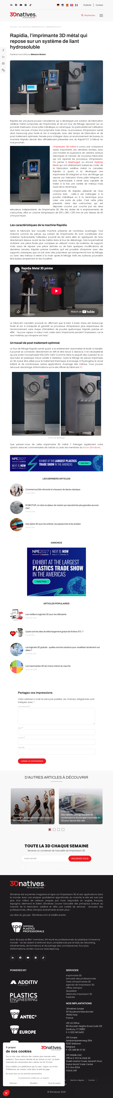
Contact (99, 5)
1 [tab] (49, 829)
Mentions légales (77, 1080)
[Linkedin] (3, 57)
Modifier (34, 1083)
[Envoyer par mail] (3, 63)
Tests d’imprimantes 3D (78, 981)
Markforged (74, 162)
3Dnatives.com (40, 915)
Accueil (13, 27)
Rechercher (89, 15)
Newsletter (71, 990)
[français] (72, 5)
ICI (81, 367)
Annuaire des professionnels (81, 978)
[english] (63, 5)
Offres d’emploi (74, 987)
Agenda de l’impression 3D (80, 984)
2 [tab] (54, 829)
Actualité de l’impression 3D (32, 27)
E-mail (21, 738)
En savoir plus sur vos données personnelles (24, 1074)
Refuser (13, 1083)
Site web (21, 747)
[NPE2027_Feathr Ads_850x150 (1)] (56, 463)
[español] (67, 5)
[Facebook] (3, 50)
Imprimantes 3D (53, 27)
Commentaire (24, 706)
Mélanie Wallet (38, 54)
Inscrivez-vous (79, 858)
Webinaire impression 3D (79, 994)
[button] (6, 1093)
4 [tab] (63, 829)
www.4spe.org (51, 948)
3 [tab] (58, 829)
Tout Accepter (54, 1083)
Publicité (87, 5)
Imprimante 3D (74, 975)
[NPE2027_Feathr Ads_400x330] (56, 572)
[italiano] (76, 5)
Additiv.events (58, 915)
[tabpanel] (33, 806)
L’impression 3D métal (64, 146)
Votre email (30, 858)
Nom (20, 728)
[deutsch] (58, 5)
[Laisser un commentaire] (3, 70)
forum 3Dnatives (91, 447)
